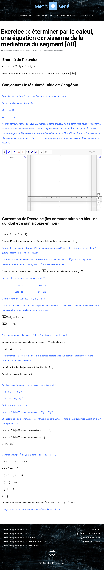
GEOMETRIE (38, 50)
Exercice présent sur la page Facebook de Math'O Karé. (19, 50)
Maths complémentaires (66, 15)
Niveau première (58, 50)
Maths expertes (87, 15)
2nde (12, 15)
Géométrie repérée (48, 50)
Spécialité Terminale (44, 15)
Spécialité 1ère (25, 15)
